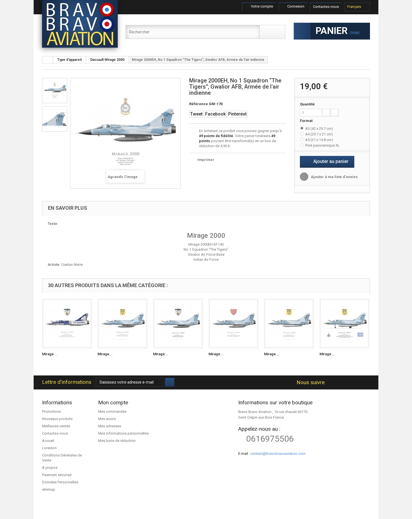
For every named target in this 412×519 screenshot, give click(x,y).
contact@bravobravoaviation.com (278, 453)
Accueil (48, 441)
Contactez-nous (326, 6)
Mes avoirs (107, 419)
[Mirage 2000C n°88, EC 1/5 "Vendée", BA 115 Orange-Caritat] (178, 324)
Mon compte (113, 402)
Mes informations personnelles (123, 433)
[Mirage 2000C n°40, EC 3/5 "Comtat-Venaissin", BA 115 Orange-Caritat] (233, 324)
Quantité (307, 104)
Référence (198, 104)
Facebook (215, 114)
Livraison (49, 448)
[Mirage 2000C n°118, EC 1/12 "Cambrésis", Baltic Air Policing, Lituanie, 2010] (344, 324)
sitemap (48, 489)
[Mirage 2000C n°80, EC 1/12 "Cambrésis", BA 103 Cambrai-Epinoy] (289, 324)
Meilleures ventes (56, 426)
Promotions (51, 411)
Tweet (196, 114)
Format (306, 121)
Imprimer (206, 160)
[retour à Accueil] (47, 59)
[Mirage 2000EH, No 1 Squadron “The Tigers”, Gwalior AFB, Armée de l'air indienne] (54, 90)
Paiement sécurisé (56, 475)
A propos (49, 467)
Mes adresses (109, 426)
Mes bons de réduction (117, 441)
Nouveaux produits (57, 419)
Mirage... (49, 354)
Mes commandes (112, 411)
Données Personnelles (60, 482)
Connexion (295, 6)
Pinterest (237, 114)
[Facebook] (331, 382)
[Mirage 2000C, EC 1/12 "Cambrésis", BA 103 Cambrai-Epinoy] (122, 324)
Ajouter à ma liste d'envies (334, 177)
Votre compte (261, 6)
